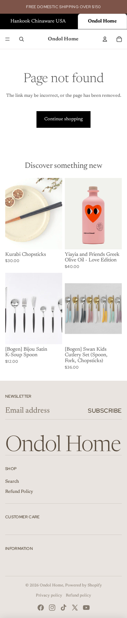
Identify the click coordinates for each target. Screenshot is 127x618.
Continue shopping (63, 119)
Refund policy (78, 595)
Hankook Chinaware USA (38, 21)
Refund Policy (19, 492)
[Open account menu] (105, 39)
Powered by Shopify (83, 585)
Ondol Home (51, 585)
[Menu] (7, 39)
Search (12, 481)
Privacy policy (49, 595)
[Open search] (21, 39)
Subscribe (105, 410)
